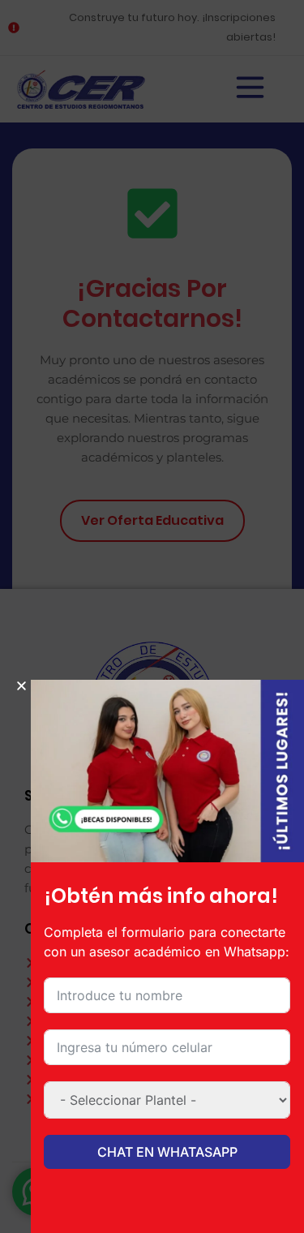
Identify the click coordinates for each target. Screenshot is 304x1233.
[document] (152, 616)
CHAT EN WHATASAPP (167, 1152)
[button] (21, 686)
